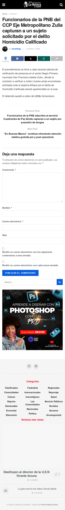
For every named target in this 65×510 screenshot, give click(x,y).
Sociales (53, 405)
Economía (11, 410)
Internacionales (32, 392)
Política (32, 413)
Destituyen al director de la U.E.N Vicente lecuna (26, 474)
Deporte (11, 401)
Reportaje (54, 392)
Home (4, 13)
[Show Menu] (3, 4)
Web (4, 235)
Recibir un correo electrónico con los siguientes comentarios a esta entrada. (27, 253)
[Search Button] (61, 4)
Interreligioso (32, 396)
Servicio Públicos (54, 401)
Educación (11, 415)
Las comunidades (32, 403)
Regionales (54, 387)
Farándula (32, 387)
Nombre (7, 207)
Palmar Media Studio (49, 504)
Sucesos (13, 13)
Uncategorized (53, 415)
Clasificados (11, 387)
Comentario (9, 169)
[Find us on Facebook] (29, 366)
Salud (54, 396)
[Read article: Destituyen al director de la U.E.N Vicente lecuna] (32, 446)
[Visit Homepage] (32, 5)
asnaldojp (16, 48)
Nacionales (32, 408)
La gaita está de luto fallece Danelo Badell (37, 488)
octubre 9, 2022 (33, 48)
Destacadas (11, 405)
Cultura (11, 396)
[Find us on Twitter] (36, 366)
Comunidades (11, 392)
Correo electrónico (13, 221)
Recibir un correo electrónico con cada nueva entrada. (30, 265)
